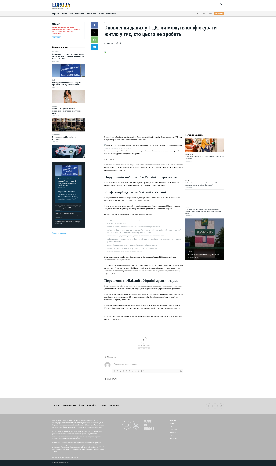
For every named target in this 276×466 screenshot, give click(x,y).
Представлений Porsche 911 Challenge (67, 221)
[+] (144, 371)
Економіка (189, 154)
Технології (56, 134)
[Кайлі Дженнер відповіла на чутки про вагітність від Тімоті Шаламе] (68, 96)
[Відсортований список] (126, 371)
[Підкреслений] (120, 371)
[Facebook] (94, 25)
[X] (94, 32)
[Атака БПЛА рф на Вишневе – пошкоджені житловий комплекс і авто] (68, 124)
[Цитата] (132, 371)
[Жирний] (114, 371)
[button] (221, 4)
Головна (107, 23)
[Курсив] (117, 371)
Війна (54, 106)
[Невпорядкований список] (129, 371)
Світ (54, 80)
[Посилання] (138, 371)
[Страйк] (123, 371)
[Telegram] (94, 47)
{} (141, 371)
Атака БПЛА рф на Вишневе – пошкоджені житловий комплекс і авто (66, 111)
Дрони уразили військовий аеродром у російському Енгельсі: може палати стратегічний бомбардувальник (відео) (203, 211)
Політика (55, 52)
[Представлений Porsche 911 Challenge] (68, 151)
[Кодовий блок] (135, 371)
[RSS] (215, 405)
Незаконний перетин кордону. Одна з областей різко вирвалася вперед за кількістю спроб (68, 56)
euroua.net (61, 188)
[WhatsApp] (94, 39)
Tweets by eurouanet (59, 233)
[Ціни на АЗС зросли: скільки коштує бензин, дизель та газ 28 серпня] (204, 145)
